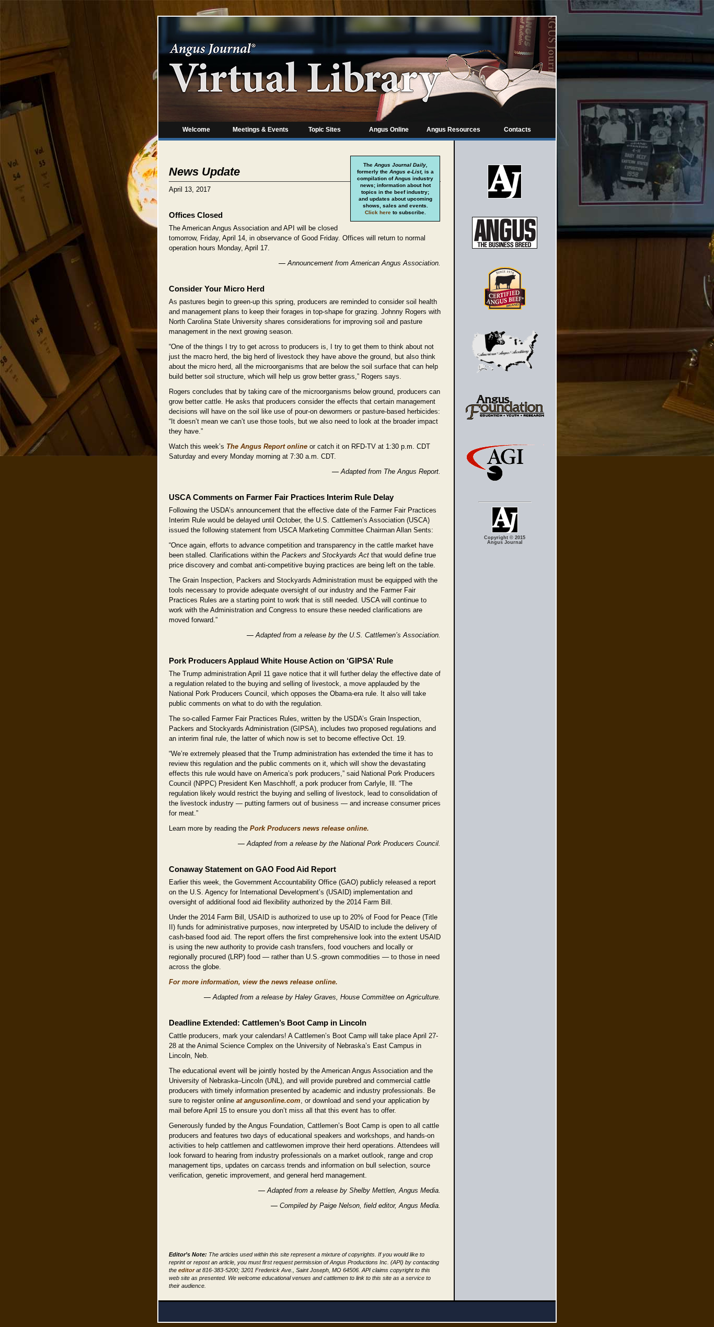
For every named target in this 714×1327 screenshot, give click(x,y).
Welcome (196, 129)
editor (186, 1270)
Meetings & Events (261, 129)
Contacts (517, 129)
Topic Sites (324, 129)
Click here (378, 212)
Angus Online (389, 129)
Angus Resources (453, 129)
